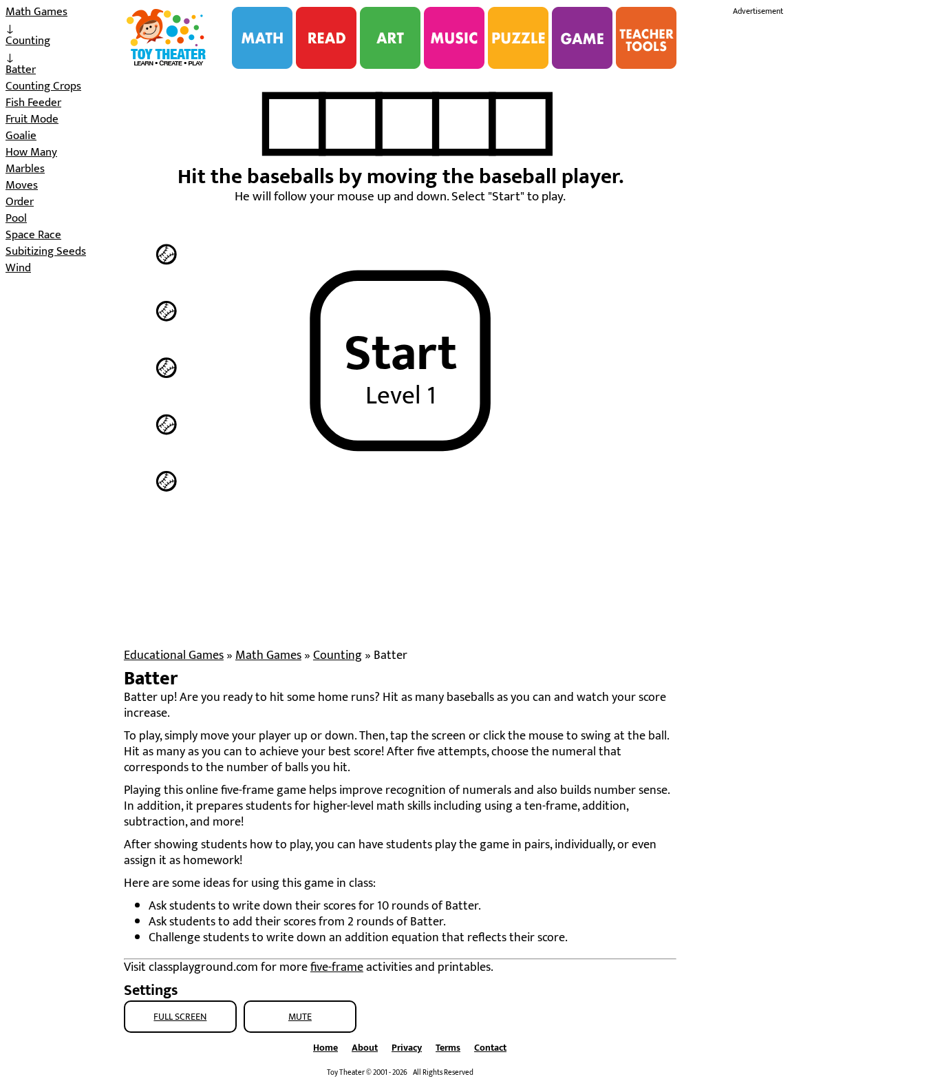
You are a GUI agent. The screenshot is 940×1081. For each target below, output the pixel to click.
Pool (16, 218)
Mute (300, 1017)
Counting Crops (43, 86)
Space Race (33, 235)
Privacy (407, 1048)
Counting (28, 40)
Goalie (21, 135)
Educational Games (174, 655)
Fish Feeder (33, 102)
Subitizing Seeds (46, 251)
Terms (448, 1048)
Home (325, 1048)
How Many (31, 152)
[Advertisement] (836, 225)
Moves (22, 185)
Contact (490, 1048)
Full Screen (179, 1017)
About (365, 1048)
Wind (18, 268)
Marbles (25, 168)
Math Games (36, 12)
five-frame (336, 967)
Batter (21, 69)
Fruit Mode (32, 119)
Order (20, 202)
